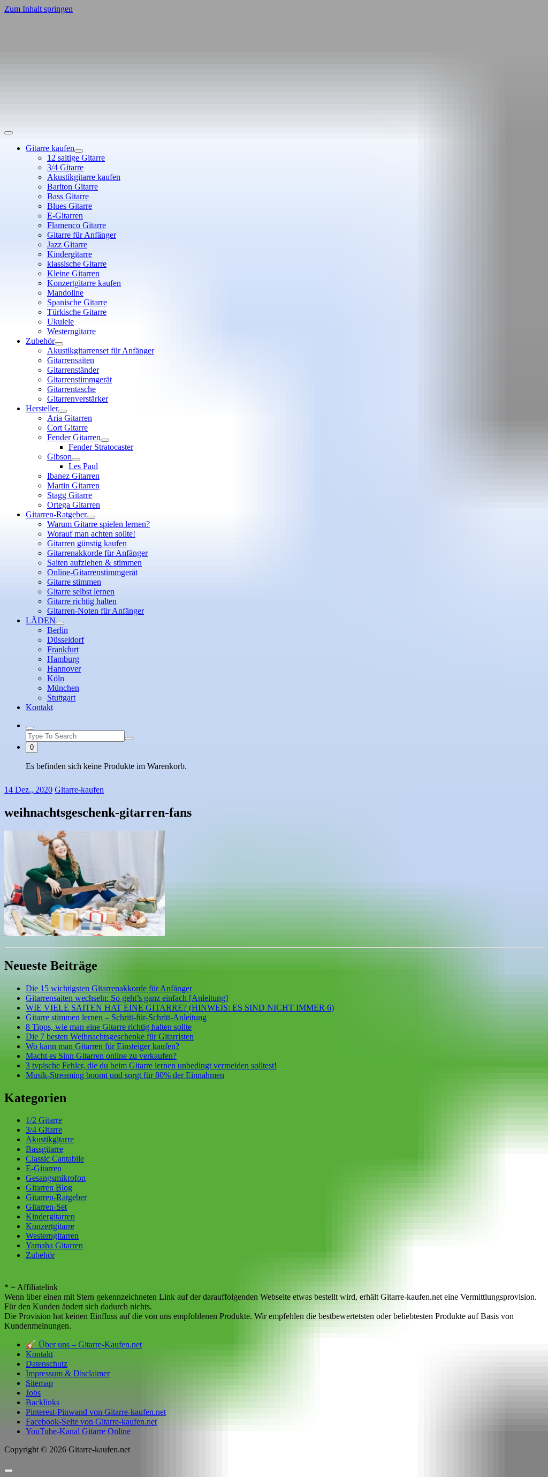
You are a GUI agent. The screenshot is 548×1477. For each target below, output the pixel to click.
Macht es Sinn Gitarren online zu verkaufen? (101, 1055)
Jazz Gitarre (67, 244)
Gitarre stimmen (74, 581)
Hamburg (63, 659)
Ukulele (60, 321)
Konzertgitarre (50, 1226)
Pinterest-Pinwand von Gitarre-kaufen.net (96, 1411)
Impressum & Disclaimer (68, 1373)
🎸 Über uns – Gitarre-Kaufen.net (84, 1344)
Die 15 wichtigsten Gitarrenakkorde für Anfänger (109, 988)
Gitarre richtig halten (82, 601)
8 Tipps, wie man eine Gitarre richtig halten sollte (109, 1026)
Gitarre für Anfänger (81, 234)
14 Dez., (28, 789)
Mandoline (65, 292)
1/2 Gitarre (44, 1120)
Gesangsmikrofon (56, 1177)
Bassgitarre (44, 1149)
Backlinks (42, 1402)
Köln (55, 678)
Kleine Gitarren (73, 273)
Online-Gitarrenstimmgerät (92, 572)
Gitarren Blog (49, 1187)
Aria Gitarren (69, 418)
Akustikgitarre (50, 1139)
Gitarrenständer (73, 369)
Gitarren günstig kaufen (87, 543)
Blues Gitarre (69, 205)
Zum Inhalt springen (38, 8)
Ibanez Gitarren (73, 475)
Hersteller (42, 408)
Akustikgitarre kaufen (83, 177)
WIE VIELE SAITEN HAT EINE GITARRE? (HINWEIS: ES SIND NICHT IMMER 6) (180, 1007)
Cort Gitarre (67, 427)
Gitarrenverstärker (77, 398)
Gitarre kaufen (50, 148)
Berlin (57, 630)
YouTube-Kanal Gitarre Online (78, 1431)
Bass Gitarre (68, 196)
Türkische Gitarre (76, 311)
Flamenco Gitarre (76, 225)
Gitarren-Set (46, 1206)
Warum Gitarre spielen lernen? (98, 524)
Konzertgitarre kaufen (84, 283)
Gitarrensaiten (70, 360)
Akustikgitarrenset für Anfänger (100, 350)
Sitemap (39, 1383)
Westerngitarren (52, 1235)
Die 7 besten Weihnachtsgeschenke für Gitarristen (110, 1036)
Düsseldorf (65, 639)
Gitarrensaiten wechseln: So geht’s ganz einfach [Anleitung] (127, 998)
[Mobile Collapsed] (78, 151)
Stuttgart (61, 697)
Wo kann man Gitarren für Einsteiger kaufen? (102, 1046)
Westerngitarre (71, 331)
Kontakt (39, 707)
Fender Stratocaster (100, 446)
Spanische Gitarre (77, 302)
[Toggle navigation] (8, 132)
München (63, 687)
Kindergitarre (69, 254)
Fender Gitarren (74, 437)
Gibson (59, 456)
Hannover (64, 668)
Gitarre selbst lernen (81, 591)
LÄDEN (41, 620)
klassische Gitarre (76, 263)
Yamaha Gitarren (54, 1245)
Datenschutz (46, 1363)
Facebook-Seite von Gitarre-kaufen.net (91, 1421)
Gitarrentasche (71, 389)
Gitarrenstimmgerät (79, 379)
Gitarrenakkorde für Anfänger (97, 552)
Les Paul (83, 466)
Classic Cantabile (55, 1158)
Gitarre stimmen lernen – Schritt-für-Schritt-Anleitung (116, 1017)
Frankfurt (63, 649)
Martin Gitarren (73, 485)
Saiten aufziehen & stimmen (94, 562)
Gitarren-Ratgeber (56, 514)
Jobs (33, 1392)
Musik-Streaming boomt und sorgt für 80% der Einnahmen (125, 1075)
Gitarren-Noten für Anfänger (95, 610)
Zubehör (40, 340)
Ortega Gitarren (73, 504)
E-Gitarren (65, 215)
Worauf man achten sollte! (91, 533)
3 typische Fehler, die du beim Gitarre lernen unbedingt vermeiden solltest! (151, 1065)
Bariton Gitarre (72, 186)
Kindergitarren (50, 1216)
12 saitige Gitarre (76, 157)
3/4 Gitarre (65, 167)
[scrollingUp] (8, 1470)
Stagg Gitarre (69, 495)
